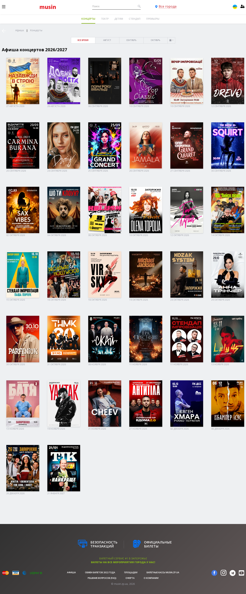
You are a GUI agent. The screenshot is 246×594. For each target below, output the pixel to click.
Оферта (130, 578)
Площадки (130, 572)
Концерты (88, 18)
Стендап (134, 18)
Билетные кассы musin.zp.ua (163, 572)
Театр (105, 18)
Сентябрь (131, 40)
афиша (71, 572)
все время (83, 40)
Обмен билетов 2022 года (100, 572)
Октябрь (155, 40)
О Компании (151, 578)
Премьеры (152, 18)
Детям (118, 18)
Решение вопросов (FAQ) (102, 578)
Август (107, 40)
